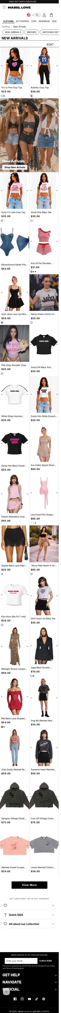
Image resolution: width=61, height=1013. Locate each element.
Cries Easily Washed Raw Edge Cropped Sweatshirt (14, 769)
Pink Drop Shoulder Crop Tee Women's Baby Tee (13, 365)
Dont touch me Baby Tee (43, 618)
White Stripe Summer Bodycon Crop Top (11, 416)
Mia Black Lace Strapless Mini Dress (13, 718)
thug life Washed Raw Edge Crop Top (41, 720)
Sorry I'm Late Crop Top (13, 212)
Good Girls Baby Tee (41, 212)
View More (29, 884)
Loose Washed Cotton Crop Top (42, 867)
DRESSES (32, 32)
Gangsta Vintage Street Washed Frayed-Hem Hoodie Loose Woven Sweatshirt (12, 818)
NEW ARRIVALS (13, 32)
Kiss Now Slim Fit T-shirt (13, 616)
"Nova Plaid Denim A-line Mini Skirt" (43, 565)
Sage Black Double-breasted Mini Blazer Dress (41, 667)
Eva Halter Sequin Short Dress (42, 465)
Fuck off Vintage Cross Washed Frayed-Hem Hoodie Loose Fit (42, 818)
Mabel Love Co (25, 1011)
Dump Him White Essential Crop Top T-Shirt (44, 416)
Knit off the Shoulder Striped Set (41, 263)
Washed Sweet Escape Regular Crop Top (12, 867)
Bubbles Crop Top (40, 87)
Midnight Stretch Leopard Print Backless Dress (14, 669)
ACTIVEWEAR (22, 21)
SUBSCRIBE (45, 961)
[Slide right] (27, 65)
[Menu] (4, 7)
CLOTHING (8, 21)
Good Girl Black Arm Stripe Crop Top (41, 367)
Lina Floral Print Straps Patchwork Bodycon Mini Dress (43, 514)
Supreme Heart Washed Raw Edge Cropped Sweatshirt (42, 769)
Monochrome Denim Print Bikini (14, 264)
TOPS (33, 21)
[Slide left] (2, 65)
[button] (37, 15)
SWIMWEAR (44, 21)
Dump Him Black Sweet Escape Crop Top (13, 465)
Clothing (6, 26)
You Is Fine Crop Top (11, 87)
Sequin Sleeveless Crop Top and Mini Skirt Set (13, 516)
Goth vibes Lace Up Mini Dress (13, 314)
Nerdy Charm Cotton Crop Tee (44, 314)
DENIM (55, 21)
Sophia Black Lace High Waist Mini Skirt (13, 565)
